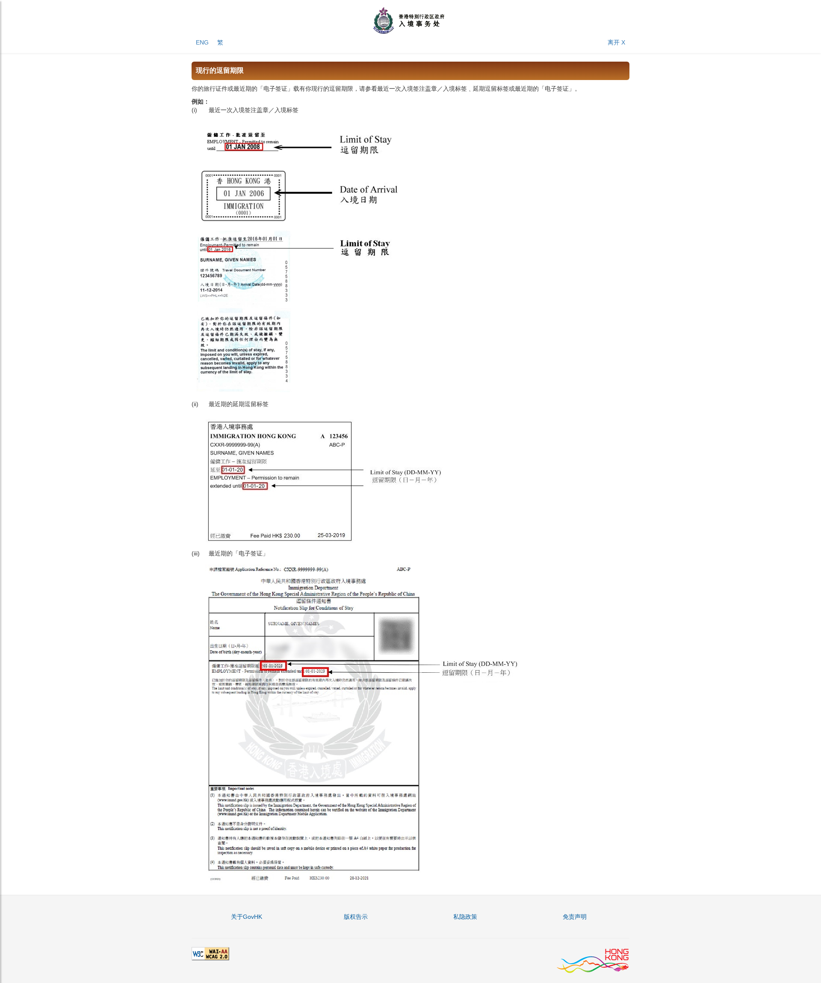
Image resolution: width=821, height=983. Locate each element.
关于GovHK (246, 916)
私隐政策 (465, 916)
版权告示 (356, 916)
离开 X (616, 42)
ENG (202, 42)
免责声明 (575, 916)
